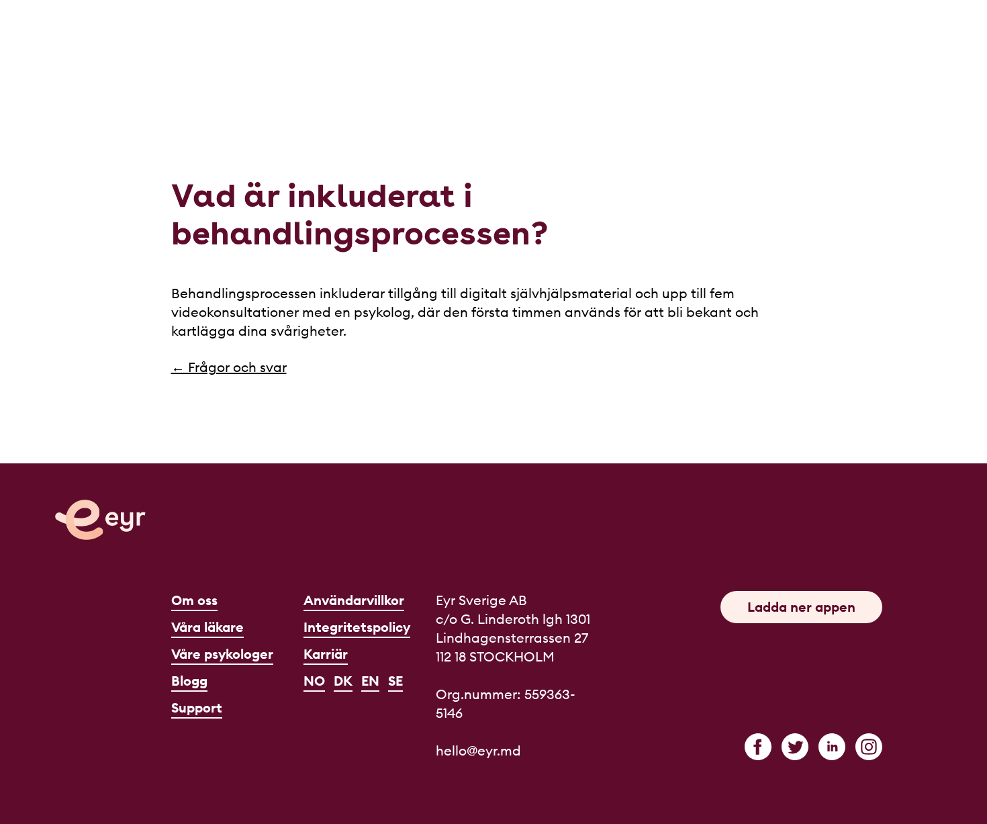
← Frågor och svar (229, 367)
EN (370, 680)
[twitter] (795, 746)
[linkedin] (831, 746)
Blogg (189, 680)
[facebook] (758, 746)
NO (314, 680)
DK (343, 680)
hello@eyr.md (478, 750)
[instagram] (868, 746)
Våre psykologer (222, 653)
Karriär (325, 653)
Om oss (194, 600)
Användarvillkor (353, 600)
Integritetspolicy (356, 627)
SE (395, 680)
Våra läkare (207, 627)
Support (196, 707)
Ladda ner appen (801, 606)
